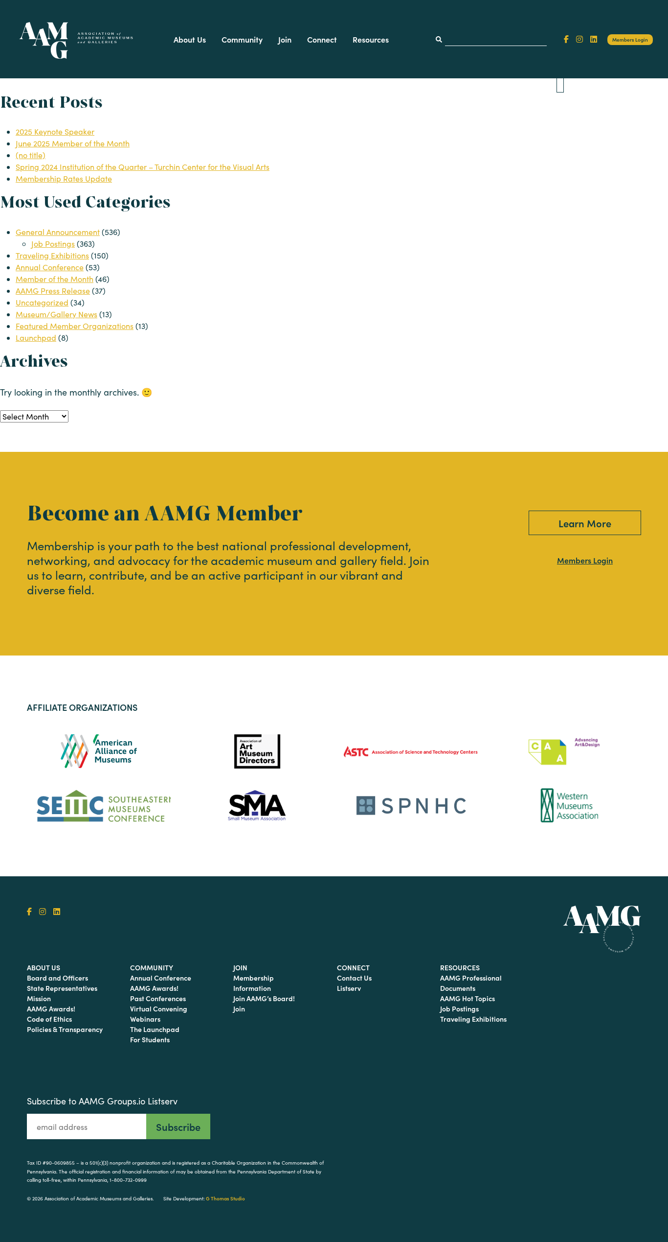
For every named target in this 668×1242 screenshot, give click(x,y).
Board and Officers (57, 978)
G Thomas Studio (225, 1198)
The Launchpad (154, 1029)
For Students (150, 1039)
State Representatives (62, 988)
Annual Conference (50, 267)
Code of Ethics (49, 1019)
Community (242, 39)
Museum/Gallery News (56, 314)
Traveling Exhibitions (52, 255)
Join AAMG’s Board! (264, 998)
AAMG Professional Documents (471, 983)
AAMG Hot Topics (467, 998)
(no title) (30, 155)
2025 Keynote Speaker (55, 131)
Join (284, 39)
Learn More (584, 523)
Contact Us (354, 978)
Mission (39, 998)
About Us (190, 39)
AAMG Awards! (51, 1008)
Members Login (630, 39)
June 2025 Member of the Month (73, 143)
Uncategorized (42, 302)
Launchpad (36, 337)
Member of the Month (54, 279)
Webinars (145, 1019)
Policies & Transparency (65, 1029)
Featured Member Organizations (75, 326)
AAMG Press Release (53, 290)
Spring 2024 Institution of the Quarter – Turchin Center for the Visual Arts (142, 167)
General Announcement (58, 232)
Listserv (349, 988)
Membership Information (253, 983)
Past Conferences (158, 998)
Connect (322, 39)
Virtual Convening (158, 1008)
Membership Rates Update (64, 178)
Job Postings (53, 243)
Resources (371, 39)
